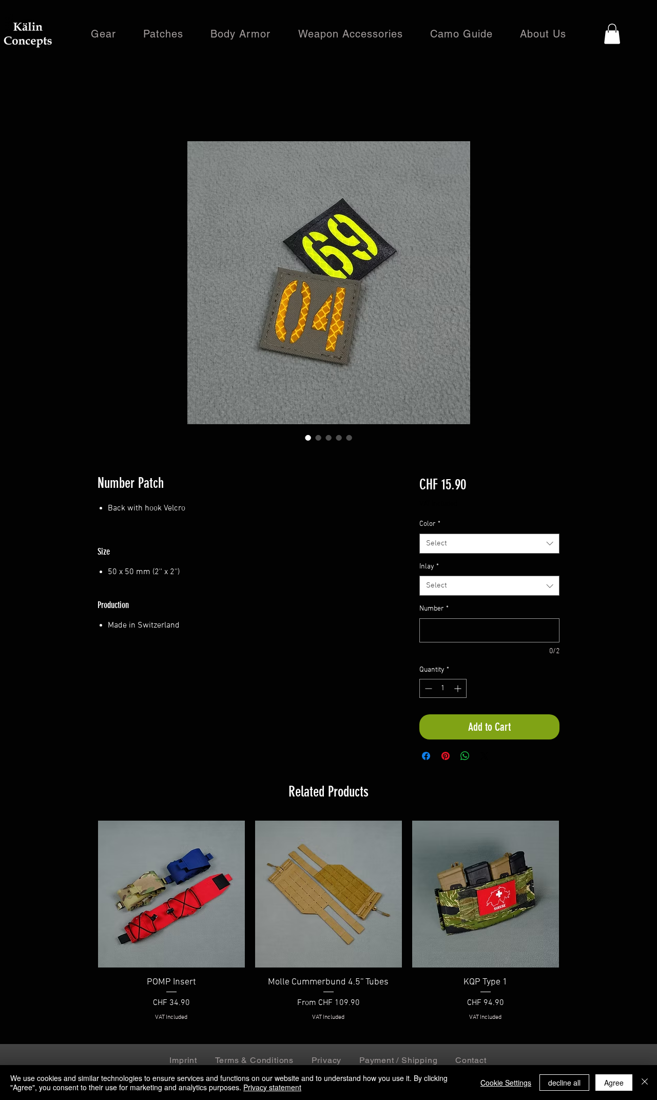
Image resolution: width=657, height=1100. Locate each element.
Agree (614, 1082)
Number (434, 608)
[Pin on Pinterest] (445, 756)
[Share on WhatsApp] (465, 756)
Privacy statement (272, 1087)
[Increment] (458, 688)
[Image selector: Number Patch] (308, 437)
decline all (564, 1082)
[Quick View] (171, 894)
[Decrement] (427, 688)
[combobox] (489, 544)
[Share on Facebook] (426, 756)
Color (429, 524)
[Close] (645, 1082)
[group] (328, 927)
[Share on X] (484, 756)
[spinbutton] (443, 688)
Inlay (429, 566)
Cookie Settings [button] (505, 1082)
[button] (612, 34)
